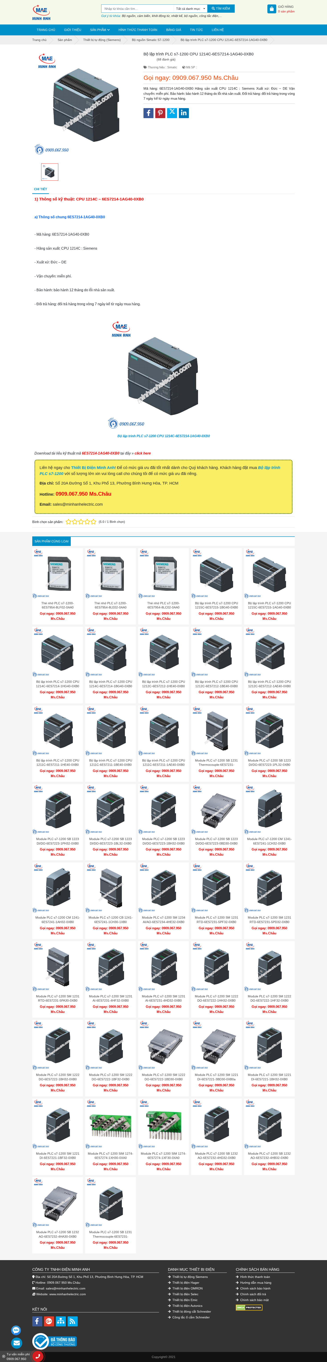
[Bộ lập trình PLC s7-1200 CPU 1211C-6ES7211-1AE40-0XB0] (163, 730)
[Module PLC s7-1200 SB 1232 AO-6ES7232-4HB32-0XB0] (269, 1124)
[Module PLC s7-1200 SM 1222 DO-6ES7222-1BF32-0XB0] (110, 1045)
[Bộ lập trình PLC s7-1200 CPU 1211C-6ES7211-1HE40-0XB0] (57, 730)
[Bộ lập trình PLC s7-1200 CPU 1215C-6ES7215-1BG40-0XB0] (216, 573)
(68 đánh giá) (166, 59)
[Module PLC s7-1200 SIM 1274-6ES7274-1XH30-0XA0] (110, 1124)
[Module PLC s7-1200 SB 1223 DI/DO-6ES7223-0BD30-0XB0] (216, 809)
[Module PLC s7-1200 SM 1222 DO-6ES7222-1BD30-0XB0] (163, 1045)
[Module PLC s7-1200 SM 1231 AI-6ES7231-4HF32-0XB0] (110, 966)
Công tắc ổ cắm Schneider (191, 1317)
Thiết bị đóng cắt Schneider (191, 1311)
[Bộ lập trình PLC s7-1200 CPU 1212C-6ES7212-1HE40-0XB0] (163, 652)
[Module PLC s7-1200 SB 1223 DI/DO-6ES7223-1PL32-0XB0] (269, 730)
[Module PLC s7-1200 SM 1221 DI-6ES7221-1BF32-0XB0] (57, 1124)
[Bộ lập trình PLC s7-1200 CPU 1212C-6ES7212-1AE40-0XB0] (269, 652)
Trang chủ (46, 30)
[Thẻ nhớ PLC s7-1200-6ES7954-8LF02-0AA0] (57, 573)
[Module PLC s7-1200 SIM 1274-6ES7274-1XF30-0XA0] (163, 1124)
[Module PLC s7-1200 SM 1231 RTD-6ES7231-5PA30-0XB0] (57, 966)
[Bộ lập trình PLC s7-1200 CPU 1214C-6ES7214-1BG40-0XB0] (110, 652)
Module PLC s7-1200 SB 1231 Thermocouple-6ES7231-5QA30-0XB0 (216, 765)
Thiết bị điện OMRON (187, 1288)
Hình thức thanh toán (138, 30)
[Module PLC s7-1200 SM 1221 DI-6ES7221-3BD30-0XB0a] (216, 1045)
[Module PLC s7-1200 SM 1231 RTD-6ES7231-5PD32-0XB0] (269, 888)
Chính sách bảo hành (254, 1288)
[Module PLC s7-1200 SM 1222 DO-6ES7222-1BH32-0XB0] (57, 1045)
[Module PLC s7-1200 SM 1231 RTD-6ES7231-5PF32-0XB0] (216, 888)
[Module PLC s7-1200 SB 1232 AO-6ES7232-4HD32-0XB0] (216, 1124)
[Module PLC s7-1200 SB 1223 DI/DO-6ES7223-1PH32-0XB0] (57, 809)
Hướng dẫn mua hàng (255, 1282)
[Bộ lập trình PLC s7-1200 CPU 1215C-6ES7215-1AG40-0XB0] (269, 573)
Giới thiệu (72, 30)
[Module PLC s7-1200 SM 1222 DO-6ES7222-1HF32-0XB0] (269, 966)
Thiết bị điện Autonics (187, 1305)
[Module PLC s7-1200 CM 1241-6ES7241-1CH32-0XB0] (269, 809)
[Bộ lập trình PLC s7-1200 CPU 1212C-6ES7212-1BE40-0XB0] (216, 652)
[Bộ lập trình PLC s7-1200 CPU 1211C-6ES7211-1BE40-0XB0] (110, 730)
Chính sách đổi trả (252, 1294)
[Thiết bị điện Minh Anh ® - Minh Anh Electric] (66, 12)
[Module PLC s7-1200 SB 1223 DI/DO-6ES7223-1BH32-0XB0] (163, 809)
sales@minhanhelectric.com (65, 1288)
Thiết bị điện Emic (185, 1300)
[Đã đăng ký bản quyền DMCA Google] (249, 1307)
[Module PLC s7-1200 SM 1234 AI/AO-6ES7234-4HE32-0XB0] (163, 888)
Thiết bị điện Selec (185, 1294)
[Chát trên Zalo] (16, 1330)
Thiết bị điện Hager (185, 1282)
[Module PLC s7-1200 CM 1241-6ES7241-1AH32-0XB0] (57, 888)
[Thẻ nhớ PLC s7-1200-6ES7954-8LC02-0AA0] (163, 573)
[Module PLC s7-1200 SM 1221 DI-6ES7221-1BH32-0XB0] (269, 1045)
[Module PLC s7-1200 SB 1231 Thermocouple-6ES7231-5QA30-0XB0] (216, 730)
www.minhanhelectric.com (67, 1294)
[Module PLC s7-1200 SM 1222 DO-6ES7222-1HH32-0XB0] (216, 966)
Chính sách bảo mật (254, 1300)
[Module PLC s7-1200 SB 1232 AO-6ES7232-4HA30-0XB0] (57, 1202)
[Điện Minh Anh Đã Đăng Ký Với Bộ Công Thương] (95, 1339)
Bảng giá (173, 30)
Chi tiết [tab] (40, 189)
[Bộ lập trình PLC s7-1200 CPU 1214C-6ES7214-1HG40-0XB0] (57, 652)
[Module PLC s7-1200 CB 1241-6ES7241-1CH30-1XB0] (110, 888)
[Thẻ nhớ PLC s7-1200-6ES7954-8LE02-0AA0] (110, 573)
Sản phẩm (98, 30)
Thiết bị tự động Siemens (190, 1277)
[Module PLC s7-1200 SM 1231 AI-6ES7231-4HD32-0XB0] (163, 966)
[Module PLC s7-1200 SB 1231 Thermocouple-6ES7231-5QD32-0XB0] (110, 1202)
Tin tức (196, 30)
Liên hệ (218, 30)
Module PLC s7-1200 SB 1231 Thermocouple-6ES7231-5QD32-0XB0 (110, 1236)
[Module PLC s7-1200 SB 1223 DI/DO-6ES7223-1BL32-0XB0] (110, 809)
